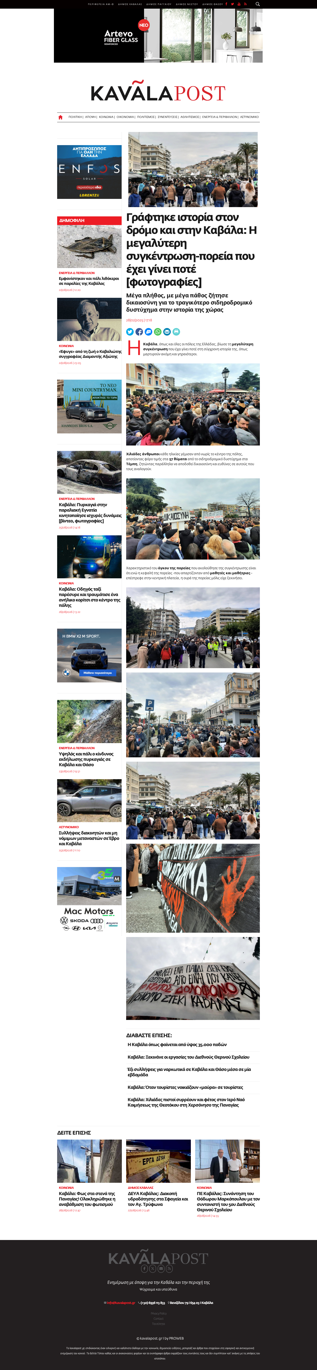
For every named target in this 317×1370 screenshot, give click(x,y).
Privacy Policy (158, 1313)
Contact (158, 1318)
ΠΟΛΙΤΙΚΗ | (76, 117)
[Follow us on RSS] (245, 4)
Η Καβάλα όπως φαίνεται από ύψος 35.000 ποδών (177, 1045)
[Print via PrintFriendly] (176, 332)
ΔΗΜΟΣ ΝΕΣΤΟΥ (187, 4)
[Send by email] (167, 332)
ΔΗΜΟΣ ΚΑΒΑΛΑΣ (130, 4)
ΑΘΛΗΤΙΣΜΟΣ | (190, 117)
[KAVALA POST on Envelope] (161, 1269)
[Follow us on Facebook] (228, 4)
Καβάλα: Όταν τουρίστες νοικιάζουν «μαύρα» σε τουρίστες (185, 1087)
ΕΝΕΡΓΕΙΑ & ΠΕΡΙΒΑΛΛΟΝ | (220, 117)
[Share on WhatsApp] (158, 332)
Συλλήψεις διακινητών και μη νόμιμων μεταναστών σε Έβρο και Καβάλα (89, 838)
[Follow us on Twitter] (234, 4)
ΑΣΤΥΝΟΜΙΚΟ (249, 117)
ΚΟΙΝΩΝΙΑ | (107, 117)
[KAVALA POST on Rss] (169, 1269)
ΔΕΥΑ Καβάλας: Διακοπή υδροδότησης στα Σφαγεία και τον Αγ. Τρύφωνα (158, 1199)
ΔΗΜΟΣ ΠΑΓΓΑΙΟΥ (159, 4)
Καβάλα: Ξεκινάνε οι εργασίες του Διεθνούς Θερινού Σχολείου (188, 1057)
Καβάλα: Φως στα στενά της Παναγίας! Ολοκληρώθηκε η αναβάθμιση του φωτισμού (87, 1199)
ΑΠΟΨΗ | (91, 117)
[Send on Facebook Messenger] (148, 332)
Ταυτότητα (158, 1324)
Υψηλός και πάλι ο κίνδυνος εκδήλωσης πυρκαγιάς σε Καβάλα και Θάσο (86, 759)
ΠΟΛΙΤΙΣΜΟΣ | (146, 117)
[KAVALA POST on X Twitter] (152, 1269)
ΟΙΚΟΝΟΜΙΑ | (126, 117)
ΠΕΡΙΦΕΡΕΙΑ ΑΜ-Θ (101, 4)
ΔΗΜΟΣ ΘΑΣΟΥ (212, 4)
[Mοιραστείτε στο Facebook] (139, 332)
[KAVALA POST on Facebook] (144, 1269)
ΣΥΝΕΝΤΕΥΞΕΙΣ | (168, 117)
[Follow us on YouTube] (241, 4)
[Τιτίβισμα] (130, 332)
